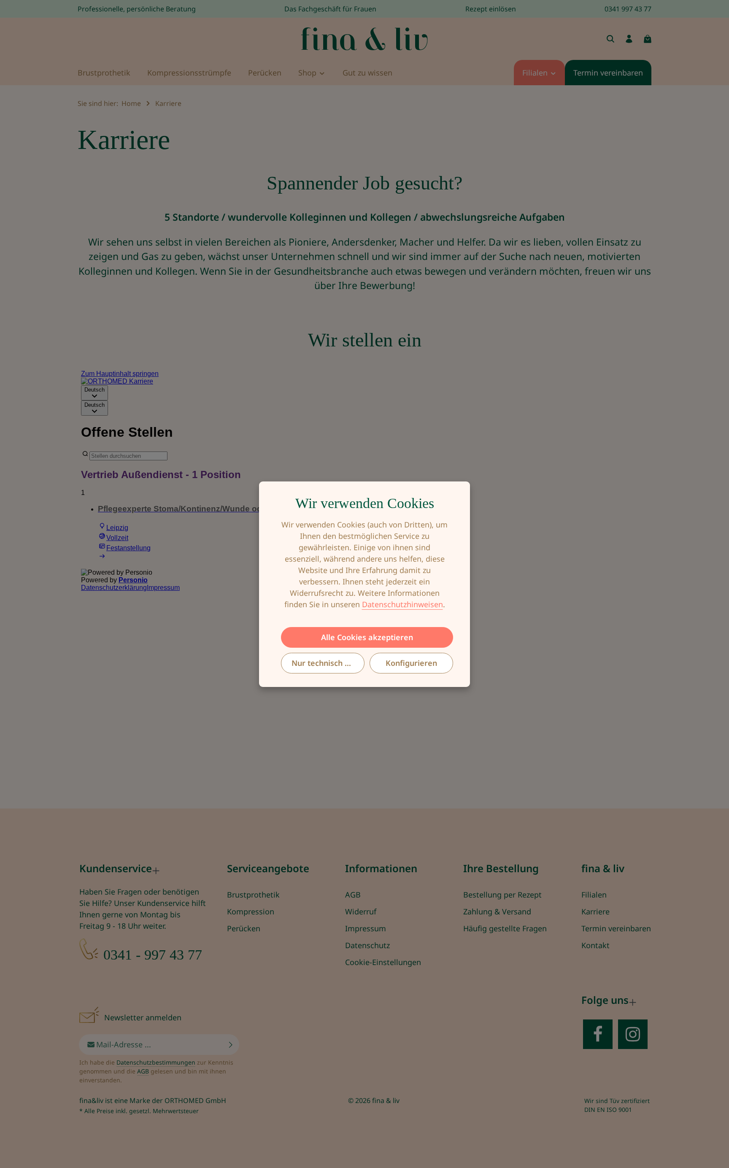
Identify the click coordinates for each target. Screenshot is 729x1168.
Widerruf (360, 911)
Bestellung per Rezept (502, 895)
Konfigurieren (411, 662)
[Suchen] (610, 38)
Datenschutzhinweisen (402, 604)
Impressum (365, 928)
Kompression (250, 911)
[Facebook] (598, 1034)
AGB (353, 895)
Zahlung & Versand (497, 911)
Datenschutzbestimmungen (155, 1062)
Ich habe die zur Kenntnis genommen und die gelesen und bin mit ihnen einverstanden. (156, 1071)
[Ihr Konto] (629, 38)
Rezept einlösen (490, 9)
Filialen (594, 895)
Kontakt (595, 945)
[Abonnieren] (231, 1044)
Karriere (595, 911)
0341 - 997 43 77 (152, 955)
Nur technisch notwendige (328, 662)
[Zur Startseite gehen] (364, 39)
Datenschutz (367, 945)
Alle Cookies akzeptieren (367, 637)
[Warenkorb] (647, 38)
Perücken (243, 928)
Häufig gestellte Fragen (505, 928)
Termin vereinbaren (616, 928)
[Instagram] (633, 1034)
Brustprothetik (253, 895)
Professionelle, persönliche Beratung (137, 9)
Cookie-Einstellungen (383, 962)
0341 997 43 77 (628, 9)
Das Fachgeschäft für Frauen (330, 9)
